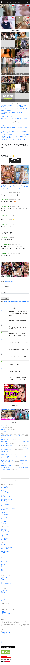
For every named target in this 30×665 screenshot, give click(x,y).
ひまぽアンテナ (4, 498)
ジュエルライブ (4, 577)
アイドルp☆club (4, 487)
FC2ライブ (3, 582)
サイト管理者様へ (4, 635)
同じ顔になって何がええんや (7, 451)
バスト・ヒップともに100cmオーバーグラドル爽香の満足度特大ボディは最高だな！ (14, 109)
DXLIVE (2, 579)
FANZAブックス (4, 590)
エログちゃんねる (4, 491)
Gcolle (2, 568)
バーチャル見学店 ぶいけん (6, 583)
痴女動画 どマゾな (4, 548)
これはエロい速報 (4, 534)
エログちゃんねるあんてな (6, 492)
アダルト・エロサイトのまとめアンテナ (9, 508)
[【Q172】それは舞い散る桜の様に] (22, 414)
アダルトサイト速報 (5, 504)
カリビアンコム (4, 561)
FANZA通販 (3, 591)
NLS (1, 606)
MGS (2, 559)
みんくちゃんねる (4, 530)
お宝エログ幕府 (4, 529)
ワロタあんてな (4, 522)
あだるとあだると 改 (5, 550)
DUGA (2, 560)
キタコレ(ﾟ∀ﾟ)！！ (4, 521)
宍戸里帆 (9, 281)
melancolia (3, 552)
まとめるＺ (3, 503)
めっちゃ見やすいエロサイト (6, 501)
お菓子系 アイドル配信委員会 (6, 613)
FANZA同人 (3, 600)
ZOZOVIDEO (3, 544)
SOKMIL (2, 572)
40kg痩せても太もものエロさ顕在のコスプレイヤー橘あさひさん (14, 124)
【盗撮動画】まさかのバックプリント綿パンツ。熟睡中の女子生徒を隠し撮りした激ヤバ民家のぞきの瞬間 (15, 106)
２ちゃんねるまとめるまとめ (6, 499)
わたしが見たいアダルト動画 (6, 547)
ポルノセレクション (5, 507)
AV (1, 641)
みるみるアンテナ (4, 514)
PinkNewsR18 (3, 500)
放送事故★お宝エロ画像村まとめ (7, 531)
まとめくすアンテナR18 (5, 496)
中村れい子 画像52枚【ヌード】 (8, 116)
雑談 (12, 281)
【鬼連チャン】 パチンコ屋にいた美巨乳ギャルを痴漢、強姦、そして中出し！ (14, 132)
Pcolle (2, 569)
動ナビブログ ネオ (4, 505)
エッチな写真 (3, 546)
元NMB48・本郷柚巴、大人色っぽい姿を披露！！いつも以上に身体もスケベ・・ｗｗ (14, 128)
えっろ (2, 427)
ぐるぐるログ (3, 513)
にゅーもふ (3, 518)
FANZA (2, 557)
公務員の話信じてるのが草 (7, 454)
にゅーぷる (3, 490)
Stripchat (3, 585)
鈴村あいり (3, 429)
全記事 (2, 640)
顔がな (2, 425)
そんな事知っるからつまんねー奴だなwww (11, 432)
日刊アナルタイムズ (5, 551)
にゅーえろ (3, 494)
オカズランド (3, 533)
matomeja (3, 520)
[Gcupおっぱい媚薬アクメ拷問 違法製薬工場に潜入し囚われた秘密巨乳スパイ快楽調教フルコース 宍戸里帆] (12, 269)
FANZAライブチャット (5, 581)
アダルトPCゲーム (4, 592)
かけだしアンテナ (4, 517)
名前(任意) (3, 292)
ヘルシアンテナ (4, 510)
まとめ (28, 151)
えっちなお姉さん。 (5, 538)
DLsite (2, 598)
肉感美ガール (3, 539)
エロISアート (3, 523)
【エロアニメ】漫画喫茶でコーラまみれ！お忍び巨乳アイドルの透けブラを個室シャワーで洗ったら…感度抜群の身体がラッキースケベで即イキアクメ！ (15, 136)
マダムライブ (3, 578)
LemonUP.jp (3, 612)
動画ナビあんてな (4, 512)
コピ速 (2, 516)
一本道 (2, 563)
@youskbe (6, 633)
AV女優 (5, 281)
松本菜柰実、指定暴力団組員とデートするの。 (12, 435)
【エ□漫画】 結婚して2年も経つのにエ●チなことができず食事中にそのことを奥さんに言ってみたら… (14, 113)
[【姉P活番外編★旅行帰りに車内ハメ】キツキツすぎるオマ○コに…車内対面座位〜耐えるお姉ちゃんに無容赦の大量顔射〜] (8, 414)
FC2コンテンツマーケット (6, 566)
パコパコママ (3, 565)
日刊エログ (3, 535)
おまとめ (2, 495)
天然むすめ (3, 564)
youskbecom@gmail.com (5, 632)
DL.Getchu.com (4, 599)
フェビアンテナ (4, 486)
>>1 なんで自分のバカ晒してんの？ (9, 445)
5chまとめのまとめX (5, 509)
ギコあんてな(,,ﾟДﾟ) (5, 488)
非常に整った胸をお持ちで (7, 439)
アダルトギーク (4, 536)
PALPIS (2, 570)
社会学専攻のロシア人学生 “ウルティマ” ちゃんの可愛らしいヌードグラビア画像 (14, 119)
